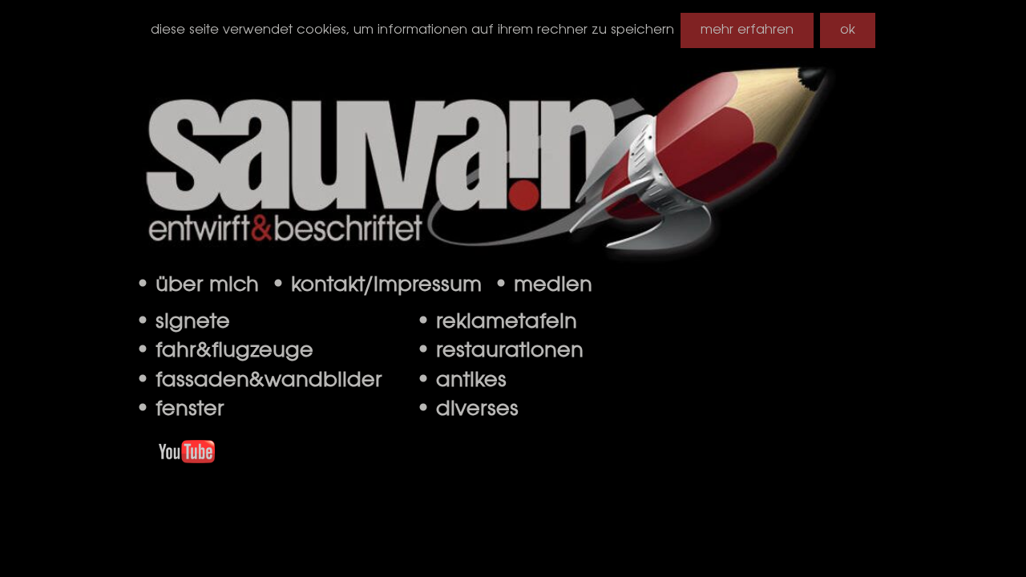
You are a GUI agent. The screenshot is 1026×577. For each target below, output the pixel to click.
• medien (542, 285)
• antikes (461, 380)
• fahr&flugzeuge (224, 351)
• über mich (202, 285)
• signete (182, 322)
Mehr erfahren (747, 30)
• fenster (179, 409)
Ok (847, 30)
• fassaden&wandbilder (258, 380)
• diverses (467, 409)
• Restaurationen (499, 351)
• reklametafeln (496, 322)
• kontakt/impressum (381, 285)
